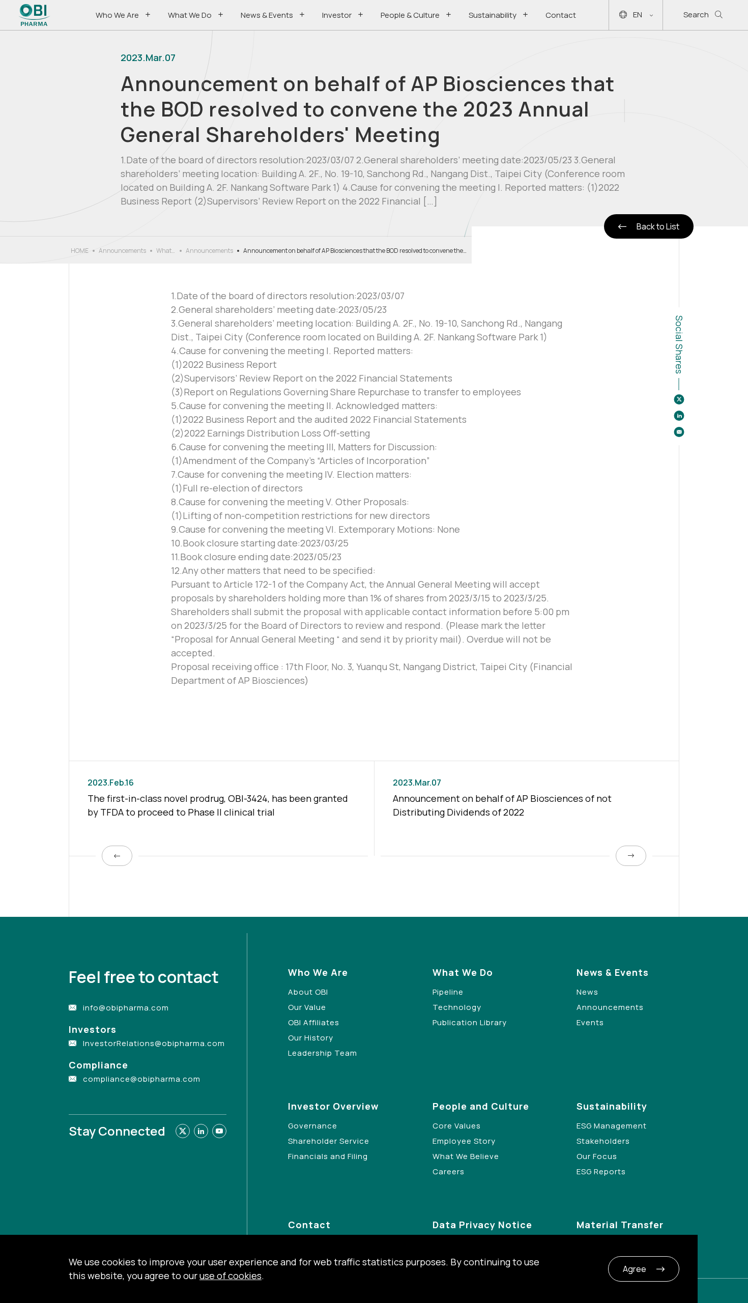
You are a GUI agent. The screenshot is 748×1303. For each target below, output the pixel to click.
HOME (80, 250)
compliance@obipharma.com (141, 1079)
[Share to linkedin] (679, 416)
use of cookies (230, 1275)
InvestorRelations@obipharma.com (154, 1043)
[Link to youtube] (219, 1131)
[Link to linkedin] (201, 1131)
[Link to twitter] (183, 1131)
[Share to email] (679, 432)
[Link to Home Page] (34, 15)
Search (696, 14)
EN (637, 14)
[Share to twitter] (679, 399)
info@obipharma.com (126, 1007)
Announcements (122, 250)
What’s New (166, 250)
